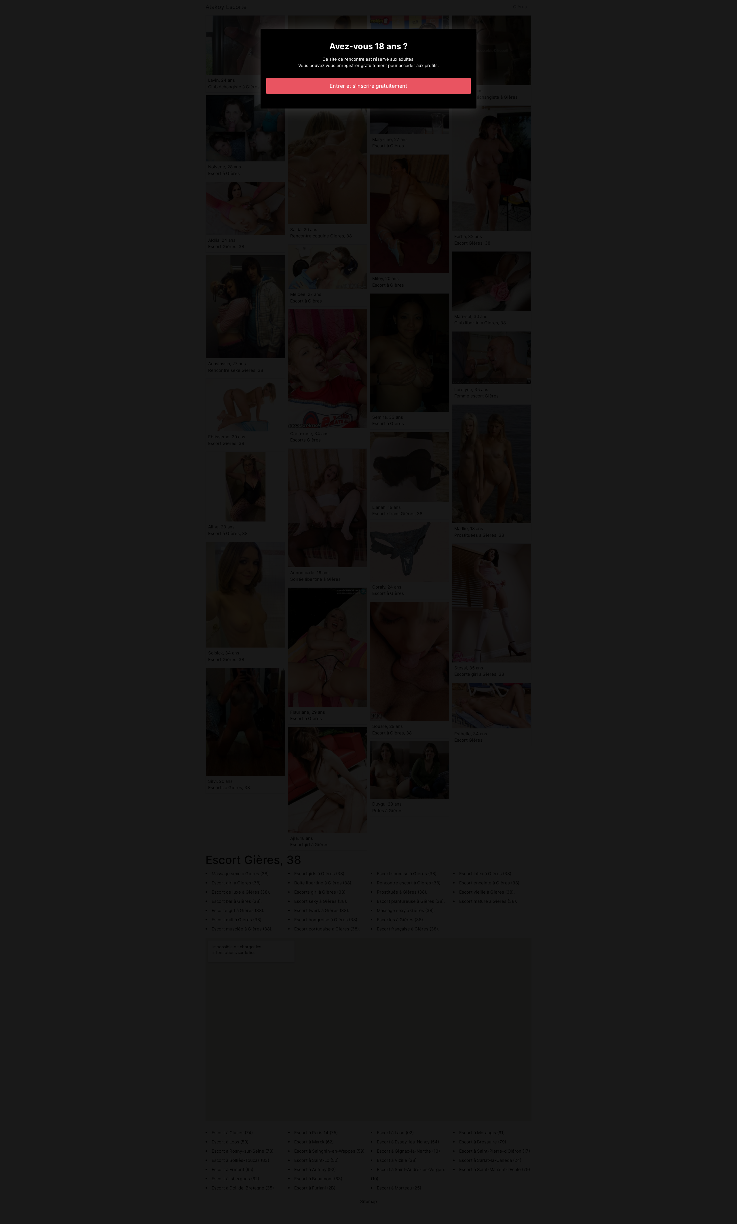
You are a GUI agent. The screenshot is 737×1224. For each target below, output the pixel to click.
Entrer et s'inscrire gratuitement (368, 86)
